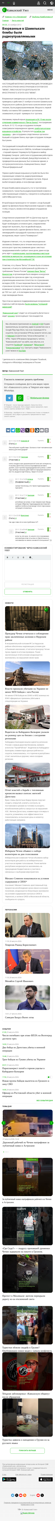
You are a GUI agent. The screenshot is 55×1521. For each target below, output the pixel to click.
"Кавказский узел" (10, 313)
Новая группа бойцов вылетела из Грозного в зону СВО (25, 1082)
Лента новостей (18, 21)
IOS (41, 324)
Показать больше (27, 1450)
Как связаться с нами (23, 1475)
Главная (5, 21)
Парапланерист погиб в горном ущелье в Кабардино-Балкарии (23, 1069)
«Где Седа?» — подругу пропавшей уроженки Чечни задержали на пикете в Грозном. (26, 1250)
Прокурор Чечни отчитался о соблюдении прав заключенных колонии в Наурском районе (26, 636)
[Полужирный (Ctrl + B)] (7, 557)
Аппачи (30, 479)
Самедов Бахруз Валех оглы (19, 1017)
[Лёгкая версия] (14, 3)
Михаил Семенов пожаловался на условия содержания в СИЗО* (27, 880)
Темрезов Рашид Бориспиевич (20, 944)
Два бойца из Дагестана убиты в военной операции (23, 1049)
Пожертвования (47, 1475)
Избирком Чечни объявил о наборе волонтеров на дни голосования (23, 852)
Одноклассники (13, 348)
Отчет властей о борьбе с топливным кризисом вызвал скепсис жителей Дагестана (24, 793)
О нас (4, 1475)
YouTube (22, 351)
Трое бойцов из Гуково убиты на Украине (23, 1059)
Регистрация (27, 584)
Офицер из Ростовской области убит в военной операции (26, 1094)
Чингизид (24, 457)
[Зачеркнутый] (23, 557)
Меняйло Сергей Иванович (19, 981)
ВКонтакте (39, 345)
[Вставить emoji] (30, 557)
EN (8, 3)
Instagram (28, 345)
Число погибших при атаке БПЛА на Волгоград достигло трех (27, 1037)
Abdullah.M (25, 441)
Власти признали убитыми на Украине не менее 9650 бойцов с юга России (26, 690)
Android (35, 324)
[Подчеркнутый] (18, 557)
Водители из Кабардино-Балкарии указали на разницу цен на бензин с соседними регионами (27, 735)
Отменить (27, 592)
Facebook (18, 345)
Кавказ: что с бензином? (16, 17)
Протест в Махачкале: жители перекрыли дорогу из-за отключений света (23, 1297)
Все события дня (45, 1101)
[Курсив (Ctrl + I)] (12, 557)
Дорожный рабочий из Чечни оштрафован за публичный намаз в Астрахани (26, 1144)
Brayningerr (25, 515)
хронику (11, 316)
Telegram (11, 336)
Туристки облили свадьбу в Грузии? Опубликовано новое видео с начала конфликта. (27, 1349)
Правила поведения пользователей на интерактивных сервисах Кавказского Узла (27, 1504)
